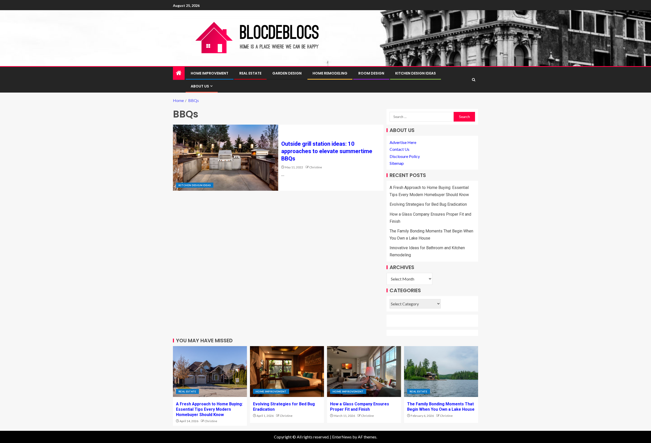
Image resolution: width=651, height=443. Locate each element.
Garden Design (287, 73)
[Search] (473, 80)
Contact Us (399, 149)
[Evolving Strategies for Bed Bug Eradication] (287, 371)
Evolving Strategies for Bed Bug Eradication (428, 204)
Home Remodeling (330, 73)
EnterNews (342, 436)
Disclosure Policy (405, 156)
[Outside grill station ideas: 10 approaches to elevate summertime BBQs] (225, 158)
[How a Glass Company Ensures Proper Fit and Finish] (364, 371)
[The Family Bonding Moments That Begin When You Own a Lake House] (441, 371)
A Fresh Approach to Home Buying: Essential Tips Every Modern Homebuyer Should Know (209, 409)
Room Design (371, 73)
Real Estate (250, 73)
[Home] (179, 73)
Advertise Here (403, 142)
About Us (200, 86)
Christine (315, 167)
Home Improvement (209, 73)
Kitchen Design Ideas (415, 73)
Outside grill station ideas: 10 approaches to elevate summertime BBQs (326, 151)
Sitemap (397, 163)
